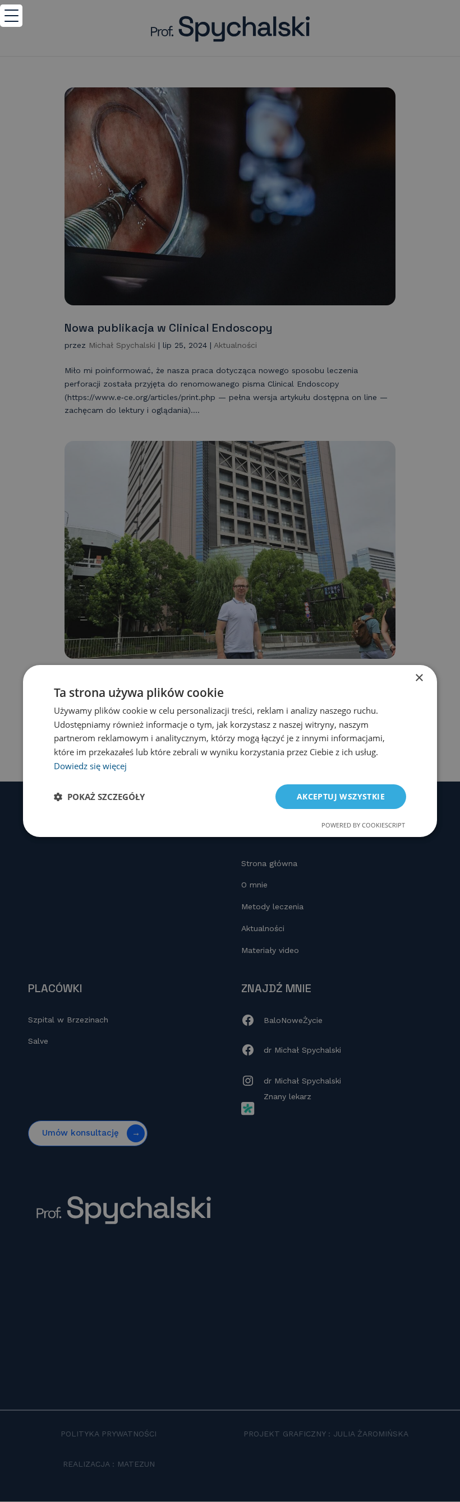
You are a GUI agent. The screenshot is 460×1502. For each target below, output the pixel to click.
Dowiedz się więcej (90, 765)
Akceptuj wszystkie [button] (341, 796)
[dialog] (230, 751)
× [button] (419, 678)
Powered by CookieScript (363, 825)
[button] (99, 796)
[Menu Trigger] (11, 15)
